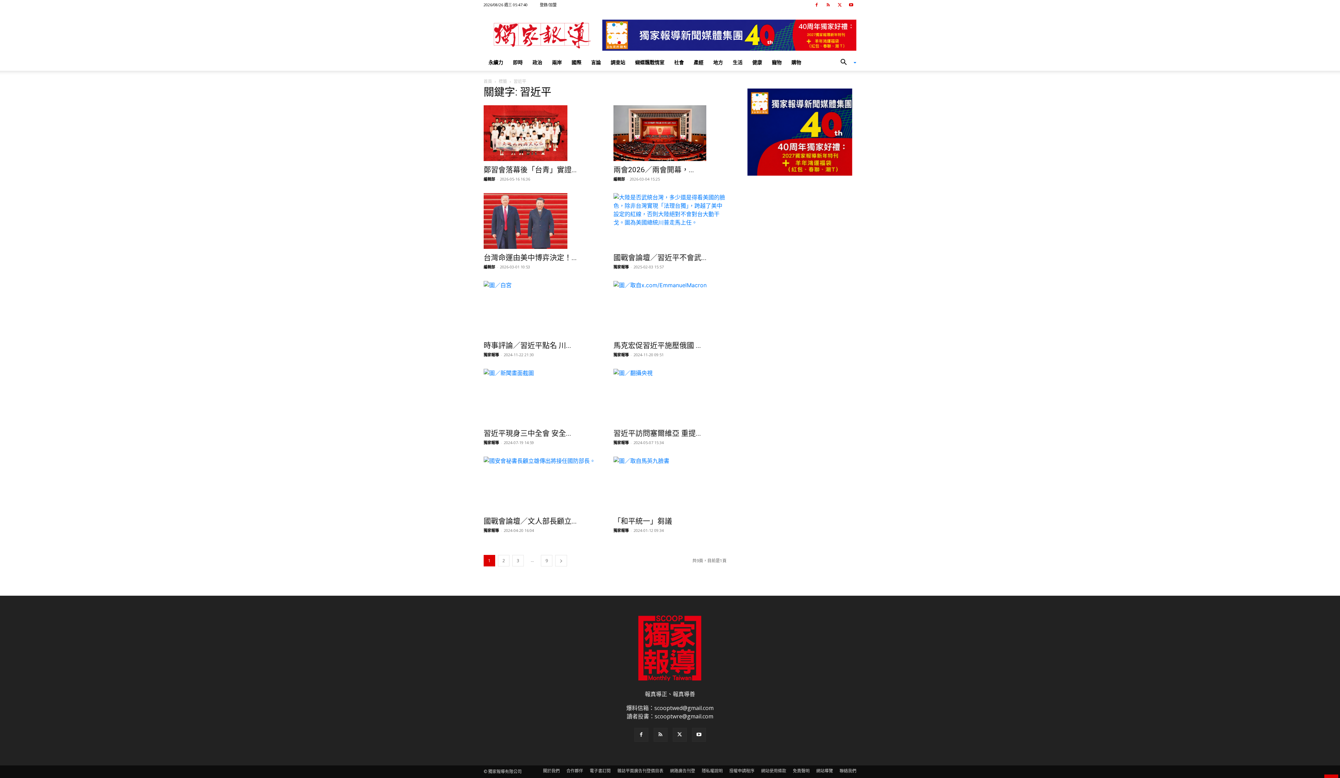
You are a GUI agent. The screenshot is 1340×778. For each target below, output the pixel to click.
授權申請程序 (741, 771)
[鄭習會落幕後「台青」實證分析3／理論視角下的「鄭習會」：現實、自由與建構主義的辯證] (540, 133)
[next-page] (561, 560)
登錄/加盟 (548, 4)
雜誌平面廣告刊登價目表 (640, 771)
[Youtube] (851, 5)
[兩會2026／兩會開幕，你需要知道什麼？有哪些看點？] (670, 133)
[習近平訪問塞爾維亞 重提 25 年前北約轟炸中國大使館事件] (670, 397)
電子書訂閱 (600, 771)
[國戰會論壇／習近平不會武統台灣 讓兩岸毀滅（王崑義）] (670, 221)
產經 (699, 62)
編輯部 (489, 179)
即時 (518, 62)
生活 (738, 62)
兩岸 (557, 62)
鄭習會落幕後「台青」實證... (530, 170)
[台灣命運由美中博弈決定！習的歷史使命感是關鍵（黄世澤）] (540, 221)
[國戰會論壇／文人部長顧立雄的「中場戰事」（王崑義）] (540, 484)
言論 (596, 62)
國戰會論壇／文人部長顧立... (530, 521)
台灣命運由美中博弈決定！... (530, 257)
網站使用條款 (773, 771)
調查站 (618, 62)
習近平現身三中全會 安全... (527, 433)
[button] (845, 63)
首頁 (488, 81)
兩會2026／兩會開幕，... (653, 170)
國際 (576, 62)
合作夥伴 (574, 771)
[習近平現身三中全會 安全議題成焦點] (540, 397)
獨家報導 (621, 266)
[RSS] (828, 5)
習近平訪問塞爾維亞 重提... (657, 433)
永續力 (496, 62)
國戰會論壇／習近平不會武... (660, 257)
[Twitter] (839, 5)
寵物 (777, 62)
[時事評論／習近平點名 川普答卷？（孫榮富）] (540, 309)
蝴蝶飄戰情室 (649, 62)
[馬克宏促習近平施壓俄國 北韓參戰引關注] (670, 309)
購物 (796, 62)
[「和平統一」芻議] (670, 484)
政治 (537, 62)
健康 (757, 62)
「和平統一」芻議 (642, 521)
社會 (679, 62)
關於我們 (551, 771)
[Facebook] (816, 5)
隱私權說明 (712, 771)
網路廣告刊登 (682, 771)
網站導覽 (824, 771)
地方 (718, 62)
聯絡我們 (848, 771)
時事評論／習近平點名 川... (527, 345)
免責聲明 (801, 771)
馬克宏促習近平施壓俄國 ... (657, 345)
